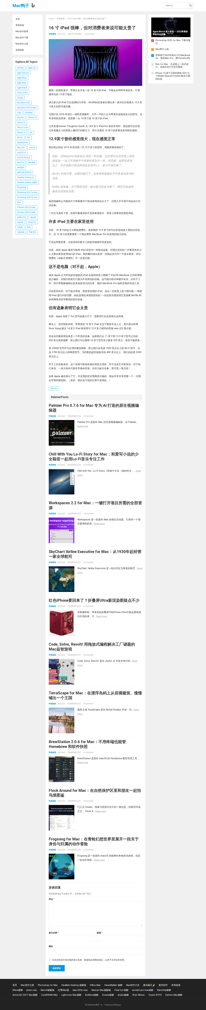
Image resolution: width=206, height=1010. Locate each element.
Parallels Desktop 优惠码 (27, 182)
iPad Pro (20, 118)
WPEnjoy (117, 1005)
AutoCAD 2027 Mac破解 (25, 995)
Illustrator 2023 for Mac (26, 108)
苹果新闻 (20, 25)
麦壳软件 (163, 985)
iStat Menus (138, 995)
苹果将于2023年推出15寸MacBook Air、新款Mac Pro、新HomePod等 (172, 57)
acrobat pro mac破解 (142, 990)
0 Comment (89, 34)
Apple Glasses (23, 73)
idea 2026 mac (80, 990)
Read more (82, 426)
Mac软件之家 (22, 44)
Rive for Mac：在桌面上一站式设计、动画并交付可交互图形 (172, 66)
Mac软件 (20, 167)
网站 (51, 946)
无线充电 (20, 232)
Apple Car (32, 68)
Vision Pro (32, 222)
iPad (19, 113)
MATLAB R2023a (24, 172)
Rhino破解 (18, 990)
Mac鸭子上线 (162, 49)
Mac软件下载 (22, 37)
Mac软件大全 (132, 985)
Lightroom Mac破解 (71, 995)
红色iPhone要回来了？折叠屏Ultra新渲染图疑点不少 (94, 600)
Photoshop (21, 187)
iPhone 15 (21, 123)
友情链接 (20, 50)
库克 (29, 227)
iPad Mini (29, 113)
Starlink (20, 222)
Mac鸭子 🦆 (24, 5)
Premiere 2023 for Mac (26, 212)
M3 (28, 138)
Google (20, 98)
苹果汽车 (32, 232)
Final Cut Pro (22, 93)
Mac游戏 (31, 162)
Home (51, 19)
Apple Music (22, 78)
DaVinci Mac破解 (173, 995)
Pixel (19, 202)
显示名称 (54, 933)
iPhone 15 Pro (23, 128)
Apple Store (21, 83)
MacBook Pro (22, 143)
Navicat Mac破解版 (101, 990)
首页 (18, 19)
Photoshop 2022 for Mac (27, 192)
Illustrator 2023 (23, 103)
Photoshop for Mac (48, 985)
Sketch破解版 (47, 990)
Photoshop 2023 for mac (27, 197)
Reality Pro (21, 217)
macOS (32, 148)
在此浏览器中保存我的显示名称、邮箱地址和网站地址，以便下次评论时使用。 (89, 960)
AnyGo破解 (123, 995)
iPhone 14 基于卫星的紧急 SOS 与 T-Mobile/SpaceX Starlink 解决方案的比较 (172, 76)
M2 (31, 133)
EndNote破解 (91, 995)
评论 (51, 899)
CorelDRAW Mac (49, 995)
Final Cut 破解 (121, 990)
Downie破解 (108, 995)
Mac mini (21, 148)
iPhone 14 (32, 118)
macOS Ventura (23, 157)
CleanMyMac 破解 (113, 985)
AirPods (20, 68)
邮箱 (99, 933)
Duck (62, 34)
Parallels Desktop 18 (25, 177)
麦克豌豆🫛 (149, 985)
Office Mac (95, 985)
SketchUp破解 (164, 990)
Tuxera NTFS (155, 995)
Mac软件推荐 (22, 31)
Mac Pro (20, 162)
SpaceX (33, 217)
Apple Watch (22, 88)
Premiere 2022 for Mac (26, 207)
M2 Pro (20, 138)
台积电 (20, 227)
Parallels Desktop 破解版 (73, 985)
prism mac (31, 990)
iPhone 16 (21, 133)
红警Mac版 (63, 990)
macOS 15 (21, 152)
